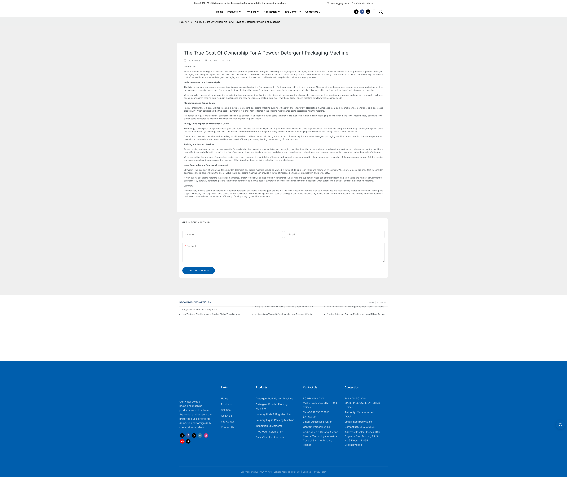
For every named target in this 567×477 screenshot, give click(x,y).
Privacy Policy (319, 471)
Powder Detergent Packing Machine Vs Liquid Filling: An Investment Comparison (357, 314)
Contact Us (227, 427)
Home (224, 398)
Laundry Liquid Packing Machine (275, 420)
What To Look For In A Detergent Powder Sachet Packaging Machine (357, 306)
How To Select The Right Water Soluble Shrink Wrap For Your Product (212, 314)
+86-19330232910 (363, 3)
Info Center (227, 421)
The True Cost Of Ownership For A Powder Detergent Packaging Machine (236, 21)
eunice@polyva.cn (340, 3)
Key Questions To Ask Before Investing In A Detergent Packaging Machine (284, 314)
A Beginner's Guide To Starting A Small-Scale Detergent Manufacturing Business (200, 309)
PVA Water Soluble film (269, 431)
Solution (226, 410)
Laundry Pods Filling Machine (273, 414)
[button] (319, 11)
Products (226, 404)
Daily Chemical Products (270, 437)
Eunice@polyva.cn (321, 421)
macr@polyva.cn (362, 421)
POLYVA (184, 21)
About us (226, 415)
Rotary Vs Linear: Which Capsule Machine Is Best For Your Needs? (284, 306)
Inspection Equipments (269, 425)
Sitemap (306, 471)
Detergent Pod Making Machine (274, 398)
